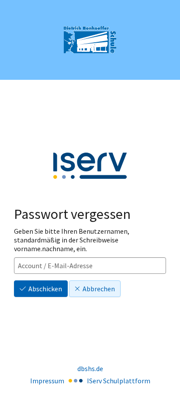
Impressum (47, 380)
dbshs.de (90, 368)
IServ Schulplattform (118, 380)
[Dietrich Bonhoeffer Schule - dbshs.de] (90, 40)
